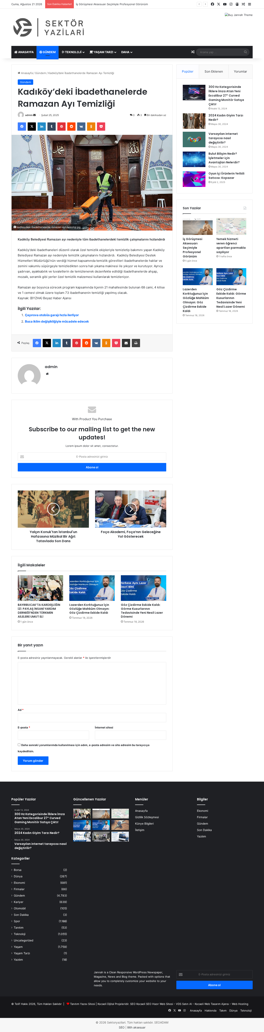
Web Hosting (240, 1004)
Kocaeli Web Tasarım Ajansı (212, 1004)
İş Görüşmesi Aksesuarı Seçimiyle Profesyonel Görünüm (192, 247)
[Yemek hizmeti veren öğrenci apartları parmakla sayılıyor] (231, 226)
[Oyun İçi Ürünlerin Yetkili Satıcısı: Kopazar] (194, 179)
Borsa (17, 870)
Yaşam (18, 946)
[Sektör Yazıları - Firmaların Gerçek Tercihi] (49, 27)
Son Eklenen (214, 71)
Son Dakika (21, 914)
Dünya (18, 876)
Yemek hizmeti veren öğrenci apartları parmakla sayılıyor (231, 245)
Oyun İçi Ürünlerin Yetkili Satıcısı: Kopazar (226, 175)
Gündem (49, 52)
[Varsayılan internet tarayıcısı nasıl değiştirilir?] (194, 139)
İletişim (139, 830)
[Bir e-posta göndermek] (34, 115)
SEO (133, 1004)
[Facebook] (22, 126)
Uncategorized (23, 940)
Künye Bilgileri (144, 823)
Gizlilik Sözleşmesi (147, 817)
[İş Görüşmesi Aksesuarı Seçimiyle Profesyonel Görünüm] (198, 226)
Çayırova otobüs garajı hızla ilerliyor (52, 315)
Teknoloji (72, 52)
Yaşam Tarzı (103, 52)
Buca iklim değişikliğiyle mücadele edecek (57, 321)
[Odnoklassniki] (91, 126)
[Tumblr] (51, 126)
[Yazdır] (136, 343)
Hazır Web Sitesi (162, 1004)
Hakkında (210, 1010)
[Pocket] (101, 126)
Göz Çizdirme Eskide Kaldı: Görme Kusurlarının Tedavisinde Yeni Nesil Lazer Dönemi (142, 611)
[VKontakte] (81, 126)
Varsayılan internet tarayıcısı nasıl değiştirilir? (223, 138)
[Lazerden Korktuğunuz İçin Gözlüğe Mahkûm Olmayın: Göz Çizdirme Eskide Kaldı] (92, 588)
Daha (125, 52)
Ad (21, 710)
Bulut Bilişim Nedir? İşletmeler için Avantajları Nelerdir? (224, 158)
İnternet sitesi (104, 727)
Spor (17, 921)
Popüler (187, 71)
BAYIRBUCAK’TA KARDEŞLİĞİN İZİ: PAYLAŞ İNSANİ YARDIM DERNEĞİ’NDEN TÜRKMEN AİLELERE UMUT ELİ (39, 611)
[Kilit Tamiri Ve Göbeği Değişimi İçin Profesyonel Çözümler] (120, 825)
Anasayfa (26, 52)
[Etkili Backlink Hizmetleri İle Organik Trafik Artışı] (120, 837)
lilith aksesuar (136, 1027)
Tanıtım (19, 927)
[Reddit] (71, 126)
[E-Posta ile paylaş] (126, 343)
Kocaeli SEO (143, 1004)
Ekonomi (19, 882)
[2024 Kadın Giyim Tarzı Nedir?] (194, 121)
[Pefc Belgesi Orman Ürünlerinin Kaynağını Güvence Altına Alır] (82, 837)
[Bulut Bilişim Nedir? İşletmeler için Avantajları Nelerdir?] (194, 159)
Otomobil (20, 908)
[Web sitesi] (47, 373)
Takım (222, 1010)
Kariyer (18, 902)
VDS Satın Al (184, 1004)
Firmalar (19, 889)
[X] (32, 126)
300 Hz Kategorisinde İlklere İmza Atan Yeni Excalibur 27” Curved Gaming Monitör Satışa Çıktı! (226, 95)
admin (29, 115)
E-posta (24, 727)
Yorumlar (240, 71)
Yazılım (18, 959)
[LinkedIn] (42, 126)
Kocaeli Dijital (106, 1004)
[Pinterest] (61, 126)
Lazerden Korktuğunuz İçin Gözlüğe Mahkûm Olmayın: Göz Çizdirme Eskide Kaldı (89, 609)
